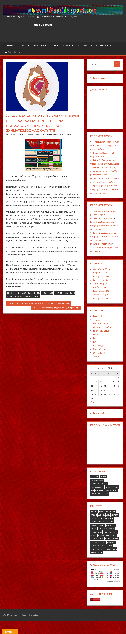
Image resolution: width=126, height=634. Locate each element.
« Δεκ (92, 402)
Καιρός (93, 532)
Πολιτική (102, 542)
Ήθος (101, 511)
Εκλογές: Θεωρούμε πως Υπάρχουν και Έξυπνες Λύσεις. (55, 308)
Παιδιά (101, 539)
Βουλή (9, 293)
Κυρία (116, 532)
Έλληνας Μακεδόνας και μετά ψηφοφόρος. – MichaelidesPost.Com (103, 215)
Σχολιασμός (99, 352)
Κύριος (108, 535)
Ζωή (99, 529)
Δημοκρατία (108, 518)
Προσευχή (98, 345)
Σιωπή (72, 293)
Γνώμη (93, 518)
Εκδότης (97, 334)
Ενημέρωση (111, 525)
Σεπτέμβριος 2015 (102, 294)
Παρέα (107, 539)
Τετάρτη (97, 356)
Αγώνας (97, 319)
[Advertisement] (78, 33)
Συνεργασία (28, 296)
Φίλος (109, 549)
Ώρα (106, 511)
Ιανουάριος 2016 (101, 291)
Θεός (105, 529)
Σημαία (109, 546)
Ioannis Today (34, 134)
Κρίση (100, 532)
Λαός (51, 293)
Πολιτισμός (83, 45)
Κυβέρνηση (107, 532)
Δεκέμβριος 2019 (101, 269)
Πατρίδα (115, 539)
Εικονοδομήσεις (65, 134)
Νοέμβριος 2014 (101, 298)
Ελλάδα (23, 293)
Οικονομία (38, 45)
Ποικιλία (67, 45)
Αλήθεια (101, 515)
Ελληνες (101, 525)
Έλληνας (94, 511)
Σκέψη (9, 296)
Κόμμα (44, 293)
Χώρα (115, 549)
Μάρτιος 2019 (100, 272)
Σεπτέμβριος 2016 (102, 280)
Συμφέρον (18, 296)
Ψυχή (100, 552)
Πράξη (93, 546)
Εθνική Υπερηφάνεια (103, 327)
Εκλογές (101, 522)
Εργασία (94, 529)
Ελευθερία (110, 522)
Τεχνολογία (102, 45)
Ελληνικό (31, 293)
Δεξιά (100, 518)
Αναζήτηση (11, 52)
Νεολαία (94, 539)
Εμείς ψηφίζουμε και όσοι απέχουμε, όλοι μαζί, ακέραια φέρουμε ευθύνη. (39, 304)
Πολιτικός (58, 293)
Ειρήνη (93, 522)
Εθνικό (16, 293)
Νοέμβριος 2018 (101, 276)
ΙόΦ (95, 341)
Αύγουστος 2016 (101, 283)
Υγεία (53, 45)
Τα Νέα (22, 45)
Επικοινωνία (99, 77)
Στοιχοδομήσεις (101, 349)
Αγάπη (112, 511)
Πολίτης (94, 542)
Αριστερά (114, 515)
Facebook (97, 316)
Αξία (108, 515)
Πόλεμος (101, 546)
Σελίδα (66, 293)
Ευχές (96, 338)
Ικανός (111, 529)
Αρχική (9, 45)
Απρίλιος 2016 (100, 287)
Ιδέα (38, 293)
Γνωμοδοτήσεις (51, 134)
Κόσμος (101, 535)
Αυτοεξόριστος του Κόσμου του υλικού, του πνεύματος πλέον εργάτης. (104, 145)
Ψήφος (36, 296)
